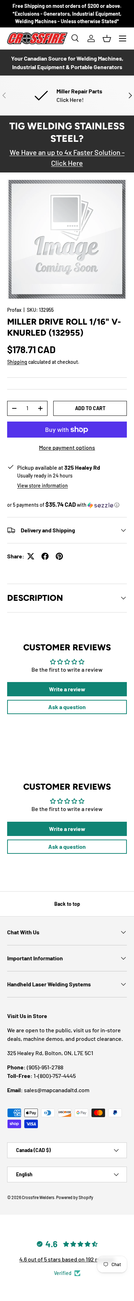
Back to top (67, 904)
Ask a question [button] (67, 706)
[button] (107, 38)
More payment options (67, 447)
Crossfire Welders (38, 1197)
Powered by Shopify (74, 1197)
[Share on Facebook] (45, 556)
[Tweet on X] (31, 556)
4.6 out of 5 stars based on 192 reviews (67, 1259)
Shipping (17, 362)
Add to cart (90, 408)
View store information (42, 485)
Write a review (67, 689)
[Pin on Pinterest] (59, 556)
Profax (14, 310)
